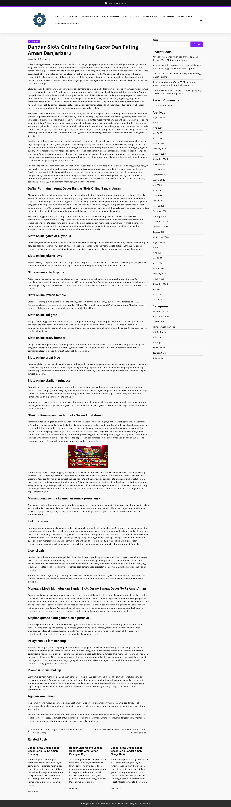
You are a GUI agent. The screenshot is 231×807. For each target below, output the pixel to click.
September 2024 (161, 237)
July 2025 (157, 185)
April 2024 (157, 263)
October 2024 (159, 232)
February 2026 (159, 148)
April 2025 (157, 200)
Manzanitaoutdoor (106, 803)
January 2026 (159, 154)
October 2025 (159, 169)
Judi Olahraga (150, 16)
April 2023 (157, 294)
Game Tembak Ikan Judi (67, 23)
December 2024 (160, 221)
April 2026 (157, 138)
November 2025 (160, 164)
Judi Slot (73, 16)
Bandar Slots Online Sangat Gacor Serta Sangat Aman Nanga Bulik (127, 751)
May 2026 (157, 133)
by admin (32, 59)
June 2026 (158, 128)
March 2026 (158, 143)
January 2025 (159, 216)
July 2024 (157, 247)
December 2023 (160, 284)
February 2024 (159, 273)
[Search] (200, 19)
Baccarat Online (110, 16)
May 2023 (157, 289)
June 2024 (158, 252)
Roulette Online (131, 16)
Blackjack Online (90, 16)
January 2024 (159, 278)
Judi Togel (60, 16)
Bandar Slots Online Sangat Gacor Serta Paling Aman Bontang (44, 751)
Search (156, 40)
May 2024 (157, 258)
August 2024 (159, 242)
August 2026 (159, 117)
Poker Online (167, 16)
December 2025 (160, 159)
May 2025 (157, 195)
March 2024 (158, 268)
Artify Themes (144, 803)
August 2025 (159, 180)
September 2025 (161, 174)
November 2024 (160, 226)
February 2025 (159, 211)
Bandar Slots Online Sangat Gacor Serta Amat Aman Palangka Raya (85, 751)
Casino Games (185, 16)
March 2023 (158, 299)
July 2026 (157, 122)
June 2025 (158, 190)
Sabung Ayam (159, 358)
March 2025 (158, 206)
